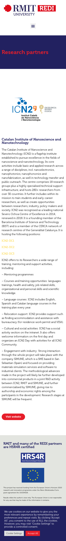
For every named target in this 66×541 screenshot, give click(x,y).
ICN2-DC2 (8, 247)
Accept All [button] (33, 533)
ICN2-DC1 (8, 240)
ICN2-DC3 (8, 253)
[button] (33, 26)
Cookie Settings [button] (14, 533)
